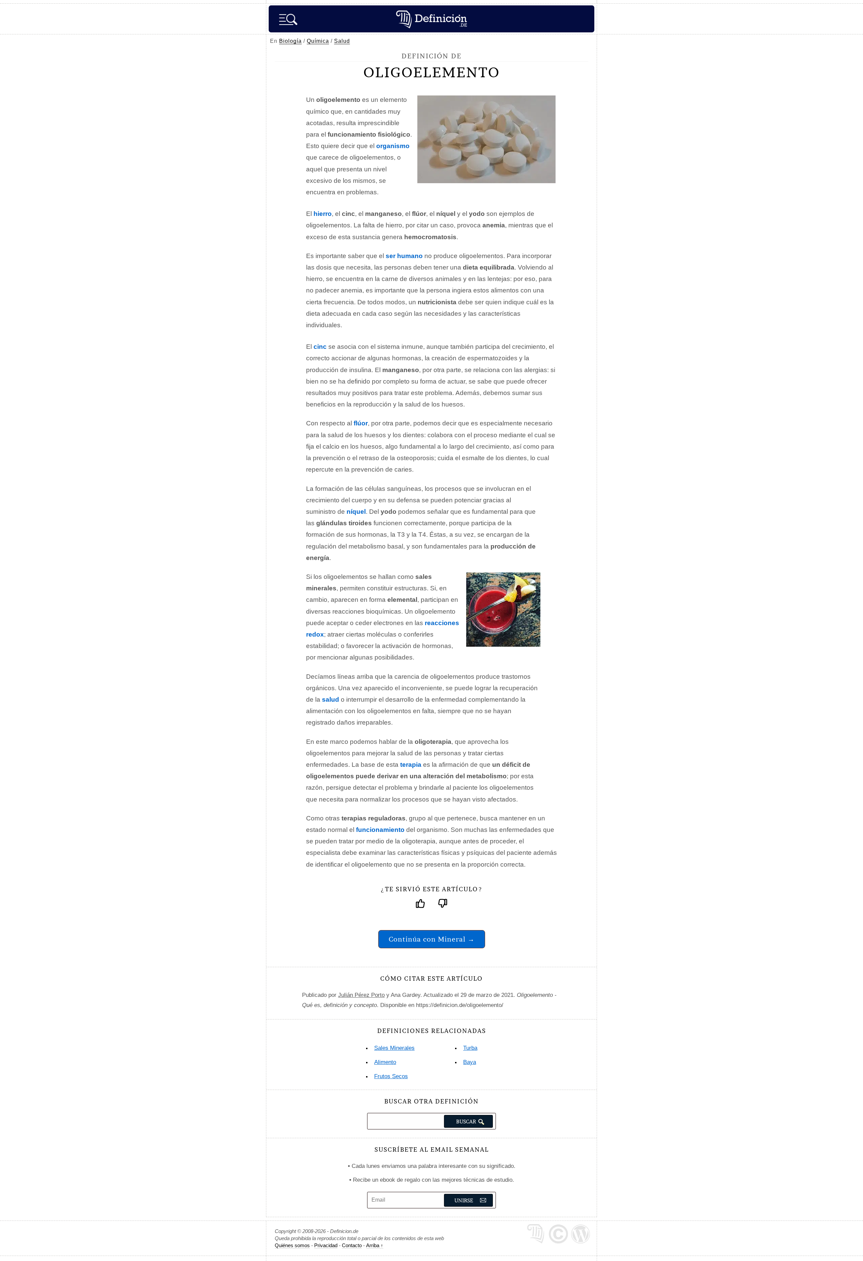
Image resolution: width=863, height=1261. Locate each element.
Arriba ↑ (374, 1245)
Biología (290, 41)
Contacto (352, 1245)
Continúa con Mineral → (432, 939)
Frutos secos (391, 1076)
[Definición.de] (431, 19)
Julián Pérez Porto (361, 995)
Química (318, 41)
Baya (469, 1062)
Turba (470, 1048)
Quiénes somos (292, 1245)
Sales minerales (394, 1048)
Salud (342, 41)
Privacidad (325, 1245)
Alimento (385, 1062)
